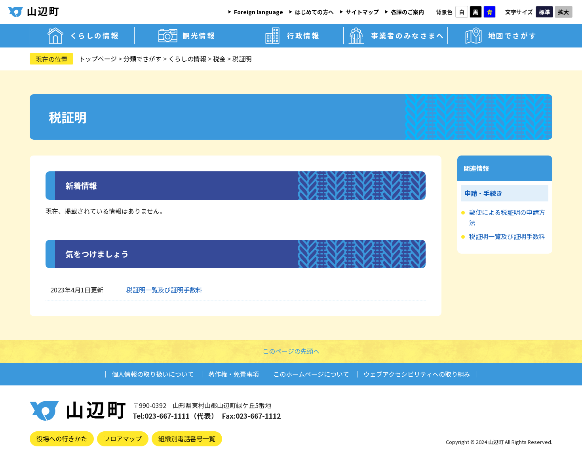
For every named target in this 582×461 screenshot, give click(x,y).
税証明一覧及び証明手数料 (164, 289)
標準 (544, 12)
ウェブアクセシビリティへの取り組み (416, 374)
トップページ (98, 58)
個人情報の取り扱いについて (153, 374)
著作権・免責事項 (233, 374)
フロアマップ (123, 438)
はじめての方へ (314, 12)
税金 (219, 58)
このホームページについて (311, 374)
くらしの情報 (187, 58)
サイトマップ (362, 12)
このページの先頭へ (291, 351)
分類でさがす (143, 58)
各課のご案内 (407, 12)
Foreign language (258, 12)
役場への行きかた (61, 438)
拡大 (563, 12)
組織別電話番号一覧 (186, 438)
